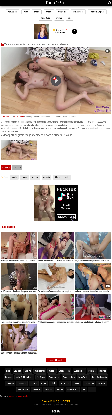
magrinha (35, 177)
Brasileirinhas (40, 371)
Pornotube (33, 383)
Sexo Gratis (19, 116)
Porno (26, 12)
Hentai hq (21, 396)
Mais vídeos (55, 360)
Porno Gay (10, 383)
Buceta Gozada (64, 371)
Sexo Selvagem (23, 389)
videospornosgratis (61, 177)
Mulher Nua (62, 12)
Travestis (59, 389)
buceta (14, 177)
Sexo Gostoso (89, 383)
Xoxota (92, 389)
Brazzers (52, 371)
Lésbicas (8, 377)
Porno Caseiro (83, 377)
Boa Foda (17, 371)
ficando (24, 177)
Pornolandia (22, 383)
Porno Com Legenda (97, 12)
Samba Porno (64, 383)
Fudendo (102, 371)
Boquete (28, 371)
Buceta (36, 12)
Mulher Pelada (78, 12)
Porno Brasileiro (69, 377)
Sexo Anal (76, 383)
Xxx (69, 18)
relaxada (46, 177)
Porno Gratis (45, 18)
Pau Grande (41, 377)
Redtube (53, 383)
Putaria (43, 383)
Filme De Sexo (7, 116)
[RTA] (56, 411)
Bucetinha (92, 371)
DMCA (67, 401)
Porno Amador (54, 377)
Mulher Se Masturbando (24, 377)
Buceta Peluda (79, 371)
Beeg (8, 371)
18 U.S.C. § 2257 (57, 401)
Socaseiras (37, 389)
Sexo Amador (12, 12)
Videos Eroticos (72, 389)
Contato (45, 401)
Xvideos (49, 12)
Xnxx (84, 389)
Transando (48, 389)
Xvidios (59, 18)
